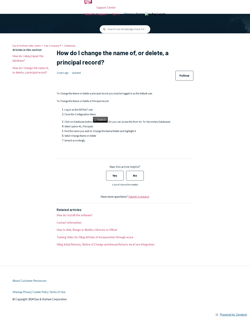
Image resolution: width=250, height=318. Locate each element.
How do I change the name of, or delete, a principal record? (30, 70)
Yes (114, 176)
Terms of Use (57, 292)
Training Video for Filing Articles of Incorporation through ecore (95, 237)
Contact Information (69, 223)
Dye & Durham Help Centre (26, 46)
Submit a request (138, 197)
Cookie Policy (40, 292)
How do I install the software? (75, 215)
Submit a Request (95, 14)
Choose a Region (134, 14)
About (16, 281)
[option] (155, 14)
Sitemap (17, 292)
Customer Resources (33, 281)
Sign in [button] (116, 14)
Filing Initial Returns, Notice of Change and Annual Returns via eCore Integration (105, 245)
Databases (69, 46)
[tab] (155, 14)
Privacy (27, 292)
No (135, 176)
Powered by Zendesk (233, 314)
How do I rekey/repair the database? (28, 58)
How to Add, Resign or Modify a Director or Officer (87, 230)
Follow (184, 76)
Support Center (106, 8)
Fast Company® (52, 46)
